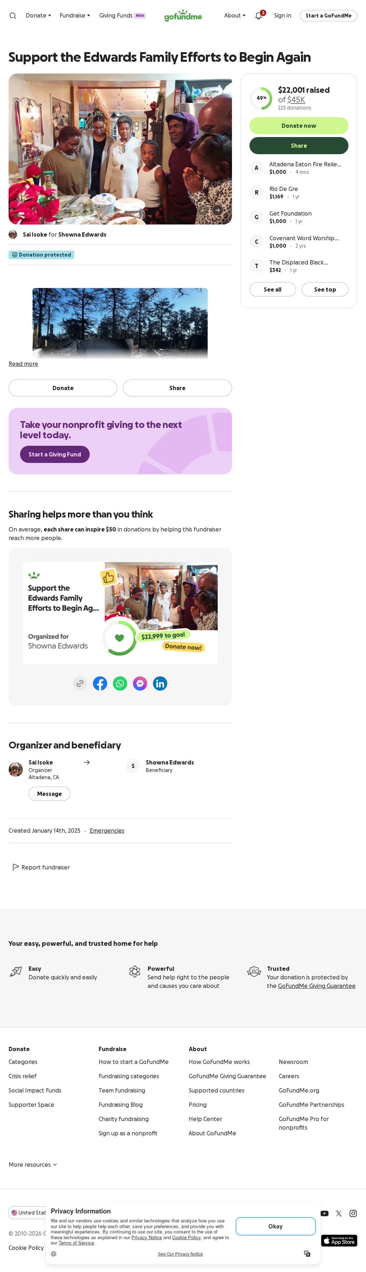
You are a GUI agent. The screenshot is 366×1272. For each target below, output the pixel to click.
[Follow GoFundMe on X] (339, 1213)
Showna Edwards (170, 762)
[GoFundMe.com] (183, 15)
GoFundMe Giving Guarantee (317, 986)
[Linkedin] (160, 683)
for (65, 234)
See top (325, 289)
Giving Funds (121, 15)
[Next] (217, 210)
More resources (30, 1164)
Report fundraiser (45, 867)
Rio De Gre (283, 189)
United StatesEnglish (46, 1213)
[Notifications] (258, 16)
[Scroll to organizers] (13, 234)
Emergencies (107, 830)
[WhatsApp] (120, 683)
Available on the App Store (339, 1241)
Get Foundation (290, 213)
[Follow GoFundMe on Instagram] (353, 1213)
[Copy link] (80, 683)
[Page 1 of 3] (21, 213)
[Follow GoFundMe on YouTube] (324, 1213)
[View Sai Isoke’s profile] (16, 769)
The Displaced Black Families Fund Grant (296, 263)
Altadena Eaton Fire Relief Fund (304, 164)
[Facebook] (100, 683)
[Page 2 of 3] (28, 213)
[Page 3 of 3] (33, 213)
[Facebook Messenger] (140, 683)
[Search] (13, 16)
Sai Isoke (41, 762)
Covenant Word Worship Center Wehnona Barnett (303, 238)
